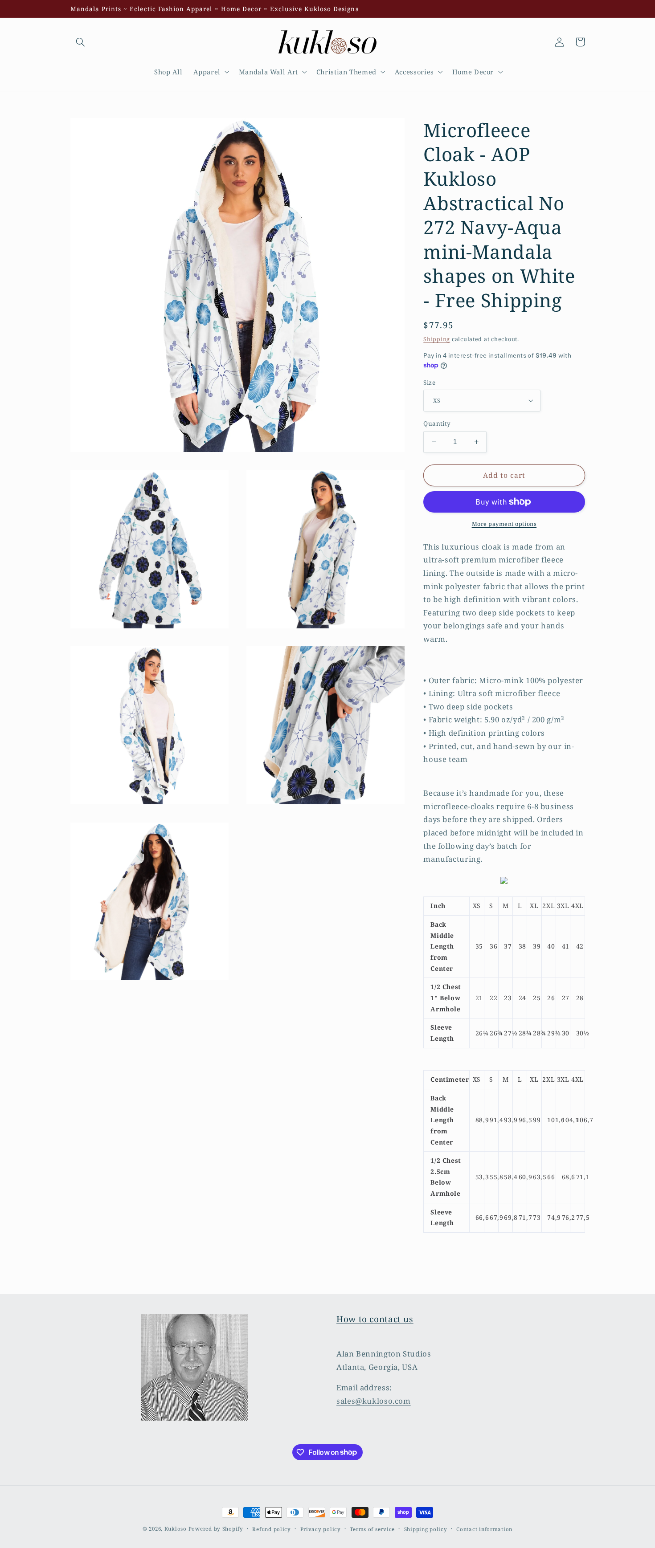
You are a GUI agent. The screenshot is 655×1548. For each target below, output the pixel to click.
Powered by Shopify (215, 1528)
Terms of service (372, 1529)
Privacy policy (320, 1529)
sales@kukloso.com (373, 1401)
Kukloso (175, 1528)
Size (429, 382)
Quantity (436, 423)
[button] (80, 42)
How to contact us (374, 1319)
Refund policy (271, 1529)
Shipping (436, 338)
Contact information (484, 1529)
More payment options (504, 524)
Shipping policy (425, 1529)
